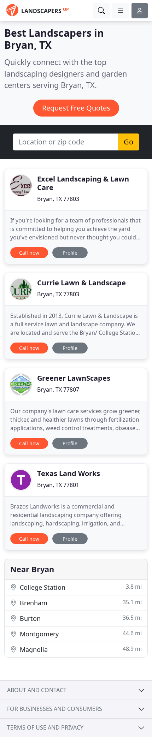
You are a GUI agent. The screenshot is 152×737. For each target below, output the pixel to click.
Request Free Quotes (76, 108)
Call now (29, 252)
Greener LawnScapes (73, 378)
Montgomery (80, 633)
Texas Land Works (68, 473)
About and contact (36, 690)
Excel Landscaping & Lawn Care (83, 183)
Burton (80, 618)
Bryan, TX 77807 (58, 389)
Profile (70, 252)
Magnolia (80, 649)
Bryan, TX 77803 (58, 199)
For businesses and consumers (54, 709)
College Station (80, 587)
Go (128, 142)
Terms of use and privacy (45, 727)
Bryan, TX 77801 (58, 485)
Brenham (80, 602)
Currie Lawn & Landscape (81, 282)
